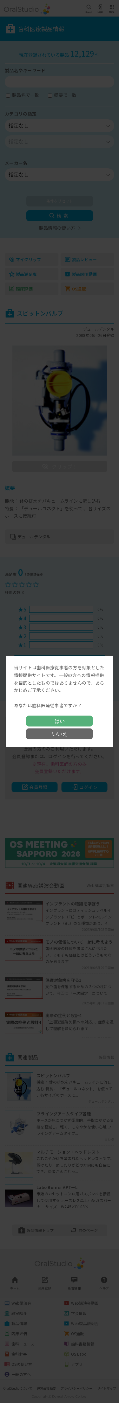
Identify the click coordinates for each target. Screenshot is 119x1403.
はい (60, 720)
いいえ (59, 733)
